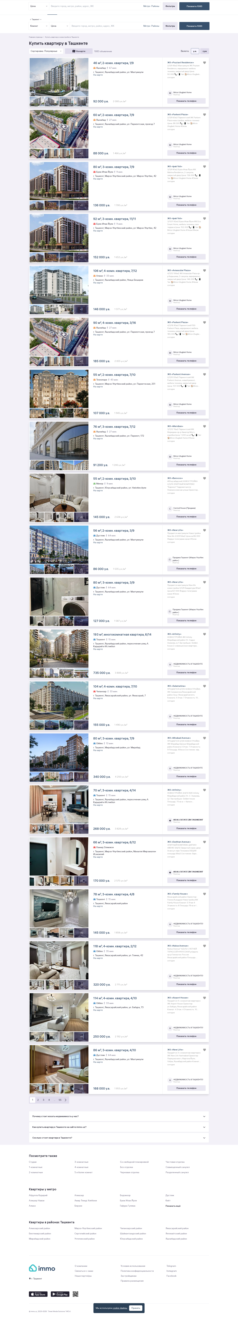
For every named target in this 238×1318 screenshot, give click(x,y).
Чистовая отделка (175, 1162)
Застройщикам (128, 1276)
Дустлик (170, 1195)
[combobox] (107, 26)
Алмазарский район (39, 1228)
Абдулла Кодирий (38, 1195)
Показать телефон (186, 101)
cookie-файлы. (120, 1308)
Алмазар (79, 1195)
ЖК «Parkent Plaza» (177, 114)
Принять (135, 1308)
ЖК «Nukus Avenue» (178, 945)
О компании (81, 1266)
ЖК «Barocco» (175, 478)
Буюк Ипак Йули (128, 1200)
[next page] (65, 1100)
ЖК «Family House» (177, 893)
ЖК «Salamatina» (176, 685)
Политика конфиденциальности (137, 1271)
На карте (80, 51)
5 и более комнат (84, 1172)
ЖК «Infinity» (174, 634)
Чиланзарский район (131, 1228)
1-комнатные (35, 1167)
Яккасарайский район (177, 1228)
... (54, 1100)
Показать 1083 (194, 26)
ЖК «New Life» (175, 530)
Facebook (171, 1276)
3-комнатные (81, 1162)
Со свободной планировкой (134, 1162)
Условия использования (133, 1266)
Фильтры (170, 25)
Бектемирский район (40, 1233)
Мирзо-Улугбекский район (88, 1228)
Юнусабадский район (131, 1238)
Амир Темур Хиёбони (86, 1200)
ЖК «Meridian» (175, 426)
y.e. (195, 51)
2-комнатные (36, 1172)
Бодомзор (125, 1195)
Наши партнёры (83, 1276)
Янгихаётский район (176, 1233)
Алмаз (32, 1205)
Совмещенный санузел (178, 1167)
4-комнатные (81, 1167)
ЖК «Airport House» (177, 997)
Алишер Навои (36, 1200)
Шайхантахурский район (133, 1233)
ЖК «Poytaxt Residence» (180, 62)
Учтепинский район (85, 1238)
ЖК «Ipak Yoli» (174, 166)
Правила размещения (132, 1281)
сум (205, 51)
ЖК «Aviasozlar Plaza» (179, 270)
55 (60, 1100)
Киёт (168, 1200)
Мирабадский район (39, 1238)
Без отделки (126, 1167)
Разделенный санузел (177, 1172)
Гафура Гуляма (127, 1205)
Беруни (78, 1205)
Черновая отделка (129, 1172)
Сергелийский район (85, 1233)
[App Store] (38, 1294)
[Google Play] (60, 1294)
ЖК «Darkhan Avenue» (179, 841)
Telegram (171, 1266)
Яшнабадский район (176, 1238)
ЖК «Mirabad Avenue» (179, 737)
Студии (32, 1162)
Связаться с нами (84, 1271)
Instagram (172, 1271)
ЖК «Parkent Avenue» (178, 374)
